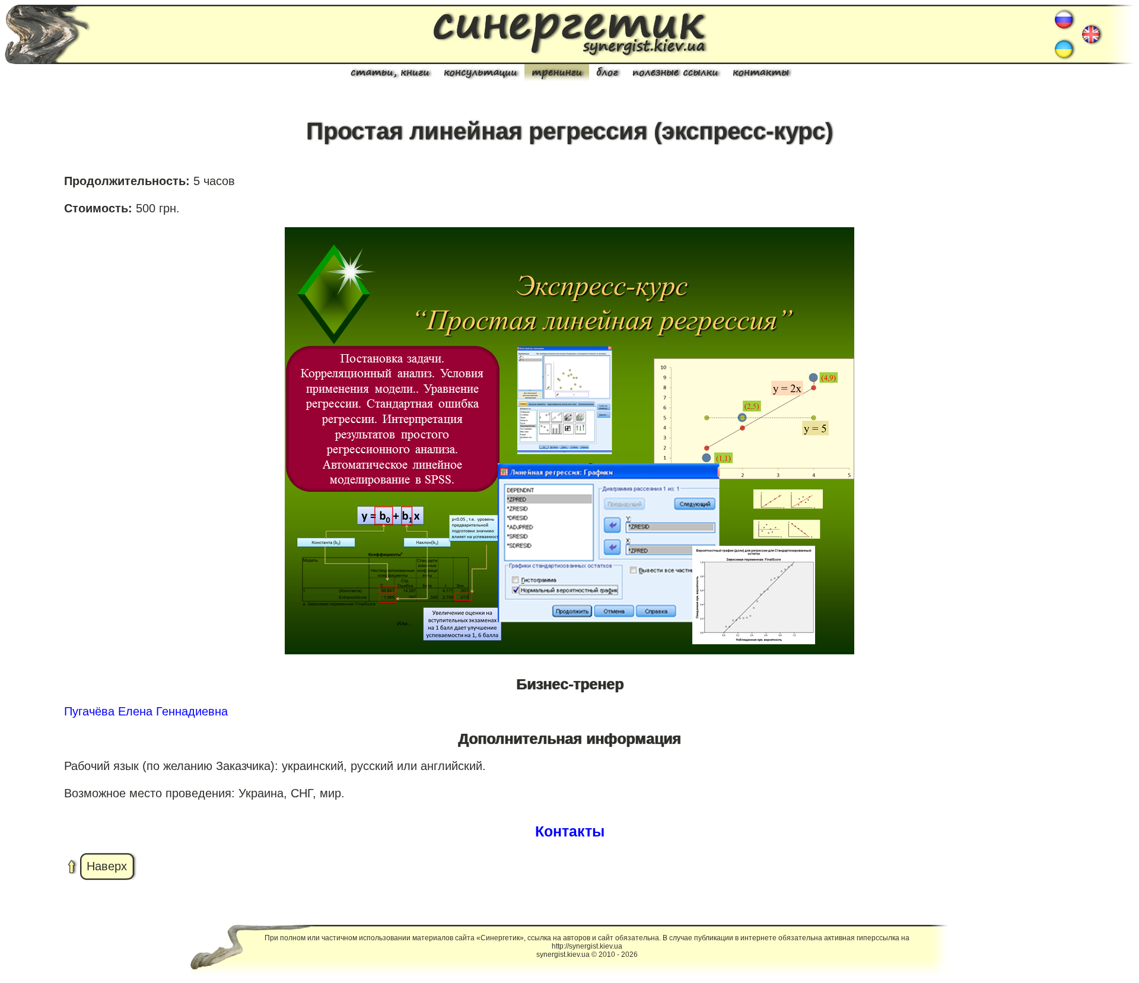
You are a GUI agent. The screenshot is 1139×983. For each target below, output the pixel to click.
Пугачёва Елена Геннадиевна (146, 711)
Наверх (107, 866)
